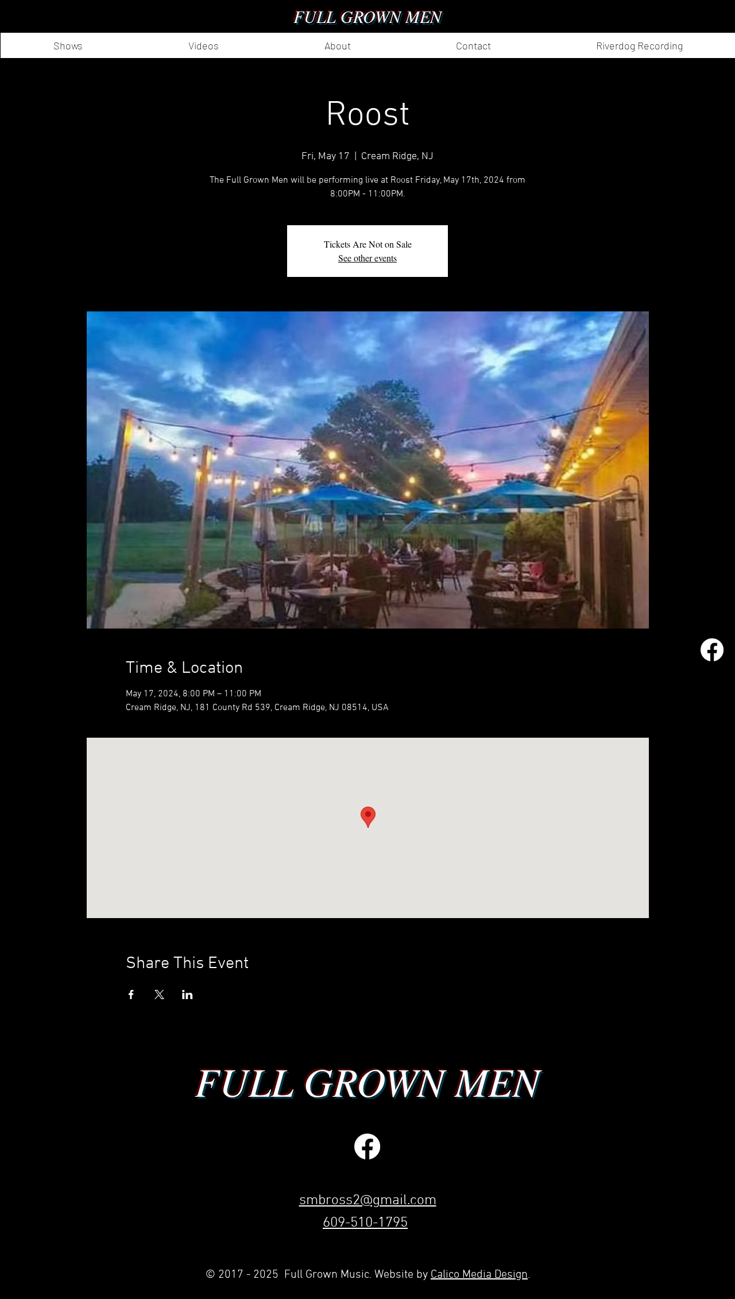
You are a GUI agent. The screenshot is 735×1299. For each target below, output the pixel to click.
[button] (337, 45)
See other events (367, 258)
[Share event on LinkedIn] (187, 994)
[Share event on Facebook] (131, 994)
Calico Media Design (479, 1275)
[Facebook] (712, 649)
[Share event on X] (159, 994)
